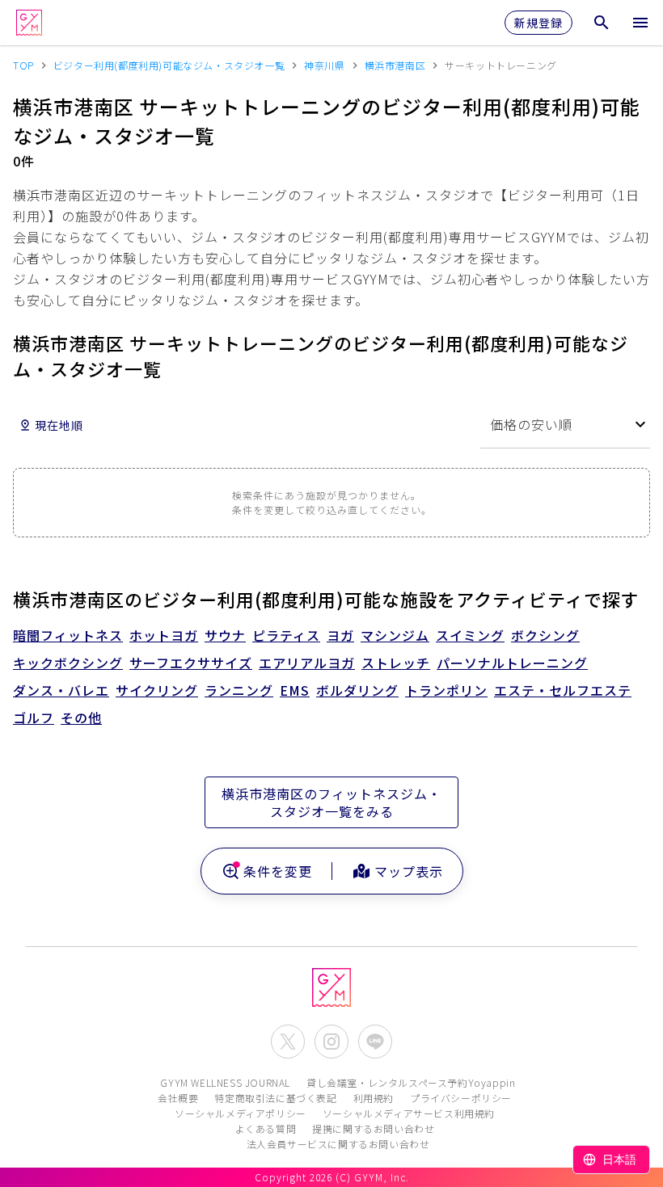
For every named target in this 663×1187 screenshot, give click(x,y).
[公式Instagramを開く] (331, 1042)
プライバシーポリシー (461, 1098)
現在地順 (59, 425)
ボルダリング (357, 690)
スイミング (470, 635)
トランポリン (446, 690)
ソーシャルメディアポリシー (240, 1113)
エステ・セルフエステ (562, 690)
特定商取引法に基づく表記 (275, 1098)
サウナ (225, 635)
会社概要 (178, 1098)
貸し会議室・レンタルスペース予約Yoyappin (410, 1082)
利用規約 (373, 1098)
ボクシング (545, 635)
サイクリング (157, 690)
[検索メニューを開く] (601, 22)
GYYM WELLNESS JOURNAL (225, 1082)
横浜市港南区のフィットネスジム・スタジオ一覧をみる (331, 802)
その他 (81, 717)
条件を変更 (277, 871)
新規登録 (538, 23)
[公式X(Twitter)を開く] (288, 1042)
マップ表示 (408, 871)
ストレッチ (395, 662)
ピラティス (286, 635)
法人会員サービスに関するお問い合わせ (338, 1144)
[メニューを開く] (640, 22)
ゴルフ (33, 717)
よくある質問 (266, 1128)
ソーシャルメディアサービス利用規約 (409, 1113)
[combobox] (565, 424)
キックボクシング (68, 662)
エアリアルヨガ (307, 662)
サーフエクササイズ (190, 662)
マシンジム (395, 635)
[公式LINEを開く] (375, 1042)
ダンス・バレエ (61, 690)
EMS (295, 690)
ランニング (239, 690)
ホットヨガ (163, 635)
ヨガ (340, 635)
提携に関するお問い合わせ (373, 1128)
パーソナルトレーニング (512, 662)
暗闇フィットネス (68, 635)
